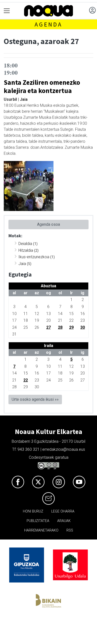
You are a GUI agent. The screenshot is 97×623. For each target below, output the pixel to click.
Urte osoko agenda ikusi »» (35, 399)
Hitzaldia (25, 250)
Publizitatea (38, 521)
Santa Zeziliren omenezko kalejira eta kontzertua (42, 86)
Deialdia (25, 243)
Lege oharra (62, 511)
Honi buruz (33, 511)
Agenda (48, 24)
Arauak (64, 521)
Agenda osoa (48, 224)
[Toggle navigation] (6, 10)
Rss (69, 530)
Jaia (22, 263)
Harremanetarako (41, 530)
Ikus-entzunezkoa (33, 256)
